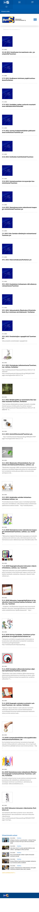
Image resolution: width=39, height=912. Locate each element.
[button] (35, 19)
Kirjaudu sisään (5, 11)
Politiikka (19, 838)
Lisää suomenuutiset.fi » (8, 872)
